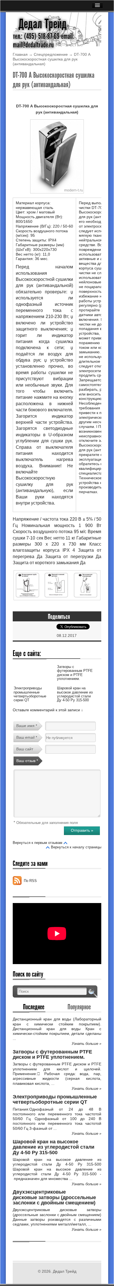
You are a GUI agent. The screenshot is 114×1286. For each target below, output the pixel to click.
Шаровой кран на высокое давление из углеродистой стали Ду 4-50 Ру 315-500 (75, 694)
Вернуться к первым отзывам (37, 843)
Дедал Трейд (43, 24)
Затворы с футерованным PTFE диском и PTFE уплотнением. (75, 673)
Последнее (33, 1006)
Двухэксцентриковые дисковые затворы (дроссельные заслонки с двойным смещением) (54, 1197)
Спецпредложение (51, 54)
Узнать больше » (86, 1044)
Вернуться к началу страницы (76, 847)
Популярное (79, 1006)
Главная (20, 54)
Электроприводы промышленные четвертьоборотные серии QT (30, 694)
